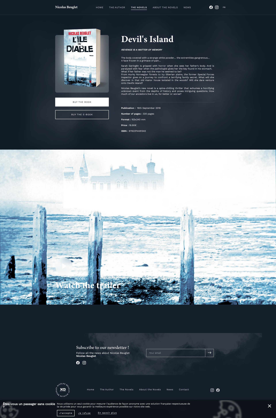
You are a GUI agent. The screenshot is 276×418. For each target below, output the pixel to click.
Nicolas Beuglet (66, 7)
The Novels (139, 7)
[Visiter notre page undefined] (212, 8)
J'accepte (65, 413)
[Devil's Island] (82, 61)
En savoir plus (107, 412)
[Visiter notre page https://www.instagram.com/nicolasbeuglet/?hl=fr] (86, 363)
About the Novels (165, 7)
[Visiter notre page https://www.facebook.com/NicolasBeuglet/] (79, 363)
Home (99, 7)
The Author (117, 7)
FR (224, 7)
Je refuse (84, 413)
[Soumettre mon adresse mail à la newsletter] (209, 353)
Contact (184, 389)
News (187, 7)
